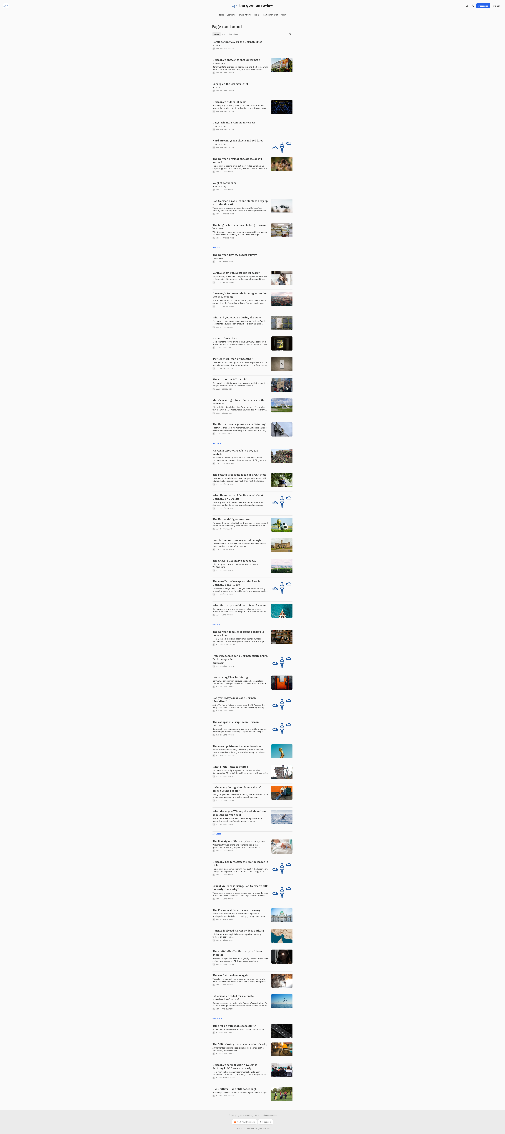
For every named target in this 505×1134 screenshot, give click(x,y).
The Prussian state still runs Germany (236, 910)
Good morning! (219, 126)
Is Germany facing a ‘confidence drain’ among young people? (237, 789)
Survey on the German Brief (230, 83)
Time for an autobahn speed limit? (234, 1025)
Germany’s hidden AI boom (229, 101)
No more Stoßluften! (225, 338)
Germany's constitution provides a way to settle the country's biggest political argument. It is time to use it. (240, 384)
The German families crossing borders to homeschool (238, 633)
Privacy (250, 1115)
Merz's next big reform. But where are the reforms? (239, 402)
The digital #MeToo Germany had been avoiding (237, 953)
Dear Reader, (218, 258)
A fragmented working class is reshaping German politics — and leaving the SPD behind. (240, 1049)
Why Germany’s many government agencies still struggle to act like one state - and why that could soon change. (240, 233)
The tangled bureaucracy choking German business (239, 226)
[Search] (466, 5)
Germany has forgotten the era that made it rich (240, 863)
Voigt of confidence (224, 182)
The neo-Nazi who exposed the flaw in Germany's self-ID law (237, 583)
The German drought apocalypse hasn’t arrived (237, 160)
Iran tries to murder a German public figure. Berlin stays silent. (240, 657)
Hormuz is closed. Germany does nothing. (238, 930)
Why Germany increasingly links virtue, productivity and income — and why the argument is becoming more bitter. (239, 751)
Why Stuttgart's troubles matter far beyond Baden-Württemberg (235, 565)
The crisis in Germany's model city (234, 560)
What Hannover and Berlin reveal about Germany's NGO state (238, 497)
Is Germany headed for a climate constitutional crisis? (233, 997)
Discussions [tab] (233, 34)
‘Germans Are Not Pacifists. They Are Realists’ (235, 452)
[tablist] (226, 34)
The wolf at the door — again (231, 975)
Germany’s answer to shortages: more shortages (236, 61)
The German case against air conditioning (239, 424)
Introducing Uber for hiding (230, 677)
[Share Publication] (472, 5)
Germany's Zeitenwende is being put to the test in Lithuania (240, 295)
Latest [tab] (216, 34)
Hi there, (216, 45)
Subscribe (483, 5)
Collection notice (269, 1115)
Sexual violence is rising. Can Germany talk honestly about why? (240, 887)
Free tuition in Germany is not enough (237, 540)
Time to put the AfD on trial (230, 379)
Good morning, (219, 144)
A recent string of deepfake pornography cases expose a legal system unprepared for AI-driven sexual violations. (240, 959)
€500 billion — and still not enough (235, 1088)
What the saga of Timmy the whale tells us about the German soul (239, 813)
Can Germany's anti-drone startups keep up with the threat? (240, 202)
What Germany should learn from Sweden (239, 605)
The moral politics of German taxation (237, 746)
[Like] (214, 52)
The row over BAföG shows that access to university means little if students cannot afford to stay (239, 544)
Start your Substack (246, 1122)
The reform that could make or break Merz (239, 474)
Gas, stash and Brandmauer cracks (234, 122)
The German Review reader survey (235, 254)
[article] (252, 47)
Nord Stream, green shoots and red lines (238, 140)
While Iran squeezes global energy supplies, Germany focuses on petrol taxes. (237, 935)
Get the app (265, 1122)
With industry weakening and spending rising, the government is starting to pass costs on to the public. (237, 846)
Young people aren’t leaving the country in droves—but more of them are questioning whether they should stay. (240, 795)
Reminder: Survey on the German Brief (237, 41)
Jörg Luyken (228, 49)
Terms (257, 1115)
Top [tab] (223, 34)
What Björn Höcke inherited (230, 766)
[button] (221, 15)
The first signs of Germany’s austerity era (239, 841)
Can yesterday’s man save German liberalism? (234, 699)
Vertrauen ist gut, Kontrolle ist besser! (236, 272)
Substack (239, 1128)
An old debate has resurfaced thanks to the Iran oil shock (238, 1029)
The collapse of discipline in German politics (236, 723)
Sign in (496, 5)
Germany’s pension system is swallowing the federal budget (240, 1092)
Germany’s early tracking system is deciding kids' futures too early (235, 1066)
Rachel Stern (228, 214)
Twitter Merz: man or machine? (233, 358)
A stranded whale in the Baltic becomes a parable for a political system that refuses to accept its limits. (237, 819)
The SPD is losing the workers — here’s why (240, 1044)
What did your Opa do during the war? (237, 317)
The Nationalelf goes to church (232, 519)
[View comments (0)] (231, 52)
